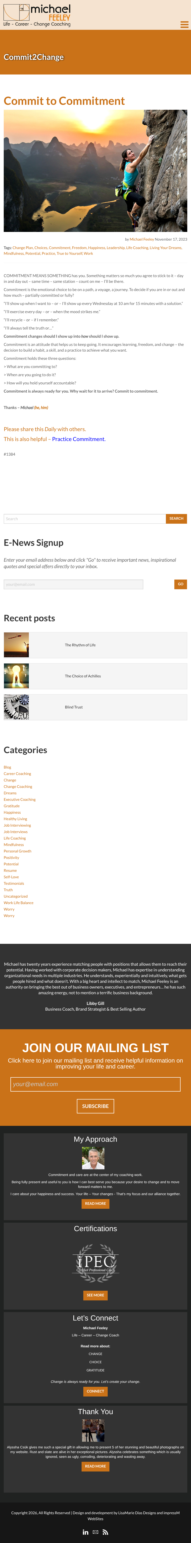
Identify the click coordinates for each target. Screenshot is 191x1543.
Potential (32, 253)
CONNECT (95, 1391)
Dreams (10, 793)
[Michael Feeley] (36, 13)
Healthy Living (15, 819)
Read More (95, 1204)
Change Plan (22, 248)
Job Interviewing (17, 825)
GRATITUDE (95, 1370)
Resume (10, 870)
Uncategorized (16, 896)
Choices (40, 248)
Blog (7, 767)
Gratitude (12, 806)
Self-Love (11, 877)
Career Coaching (17, 774)
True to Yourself (69, 253)
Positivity (11, 857)
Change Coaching (18, 786)
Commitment (60, 248)
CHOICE (95, 1362)
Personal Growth (17, 851)
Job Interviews (16, 832)
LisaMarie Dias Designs (137, 1513)
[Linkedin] (85, 1532)
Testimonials (14, 883)
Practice (48, 253)
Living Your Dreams (165, 248)
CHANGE (95, 1354)
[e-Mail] (95, 1532)
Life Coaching (137, 248)
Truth (8, 890)
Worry (9, 909)
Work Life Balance (19, 903)
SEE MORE (95, 1295)
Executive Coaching (20, 799)
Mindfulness (14, 253)
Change (10, 780)
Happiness (96, 248)
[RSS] (105, 1532)
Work (88, 253)
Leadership (116, 248)
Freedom (79, 248)
